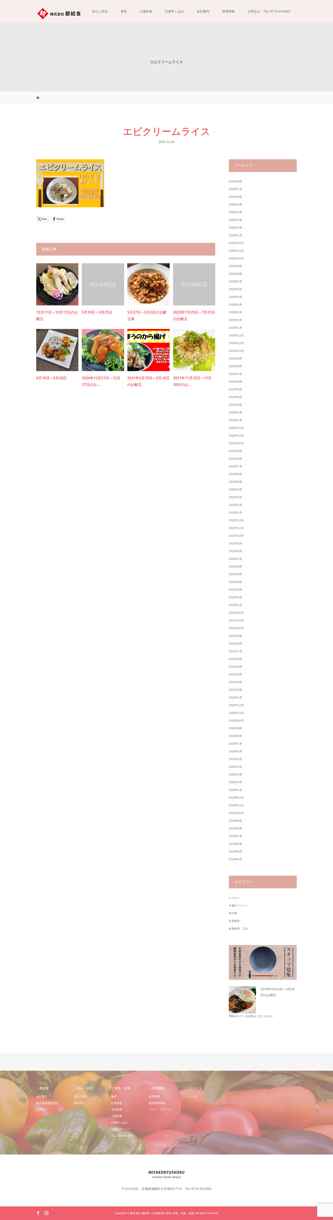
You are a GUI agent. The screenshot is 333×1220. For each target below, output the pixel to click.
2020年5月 (235, 759)
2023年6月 (235, 474)
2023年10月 (236, 443)
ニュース (191, 1096)
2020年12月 (236, 705)
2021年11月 (236, 620)
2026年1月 (235, 235)
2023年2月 (235, 505)
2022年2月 (235, 597)
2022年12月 (236, 520)
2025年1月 (235, 327)
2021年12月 (236, 612)
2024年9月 (235, 358)
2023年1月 (235, 512)
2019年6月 (235, 844)
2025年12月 (236, 243)
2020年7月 (235, 743)
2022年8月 (235, 551)
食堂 (124, 11)
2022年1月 (235, 605)
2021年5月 (235, 666)
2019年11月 (236, 805)
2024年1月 (235, 420)
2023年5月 (235, 481)
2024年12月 (236, 335)
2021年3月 (235, 682)
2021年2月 (235, 689)
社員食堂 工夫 (238, 928)
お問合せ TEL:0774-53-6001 (268, 11)
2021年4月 (235, 674)
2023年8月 (235, 458)
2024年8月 (235, 366)
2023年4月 (235, 489)
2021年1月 (235, 697)
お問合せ (41, 1109)
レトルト (234, 897)
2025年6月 (235, 289)
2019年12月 (236, 797)
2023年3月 (235, 497)
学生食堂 (116, 1109)
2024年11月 (236, 343)
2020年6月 (235, 751)
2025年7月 (235, 281)
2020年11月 (236, 713)
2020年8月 (235, 736)
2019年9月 (235, 820)
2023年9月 (235, 451)
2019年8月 (235, 828)
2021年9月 (235, 636)
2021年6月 (235, 659)
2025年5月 (235, 297)
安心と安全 (100, 11)
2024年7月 (235, 374)
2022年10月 (236, 535)
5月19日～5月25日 (97, 312)
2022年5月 (235, 574)
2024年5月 (235, 389)
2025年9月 (235, 266)
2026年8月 (235, 181)
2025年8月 (235, 273)
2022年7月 (235, 558)
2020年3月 (235, 774)
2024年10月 (236, 351)
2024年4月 (235, 397)
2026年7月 (235, 189)
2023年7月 (235, 466)
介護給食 (146, 11)
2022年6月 (235, 566)
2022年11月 (236, 528)
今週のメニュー (238, 905)
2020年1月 (235, 790)
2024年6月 (235, 381)
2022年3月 (235, 589)
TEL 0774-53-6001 (123, 1135)
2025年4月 (235, 304)
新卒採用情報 (157, 1103)
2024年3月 (235, 404)
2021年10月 (236, 628)
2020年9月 (235, 728)
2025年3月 (235, 312)
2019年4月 (235, 859)
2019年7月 (235, 836)
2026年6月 (235, 196)
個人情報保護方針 (47, 1103)
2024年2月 (235, 412)
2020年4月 (235, 766)
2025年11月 (236, 250)
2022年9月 (235, 543)
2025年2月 (235, 320)
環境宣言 (79, 1103)
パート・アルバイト (161, 1109)
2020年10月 (236, 720)
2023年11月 (236, 435)
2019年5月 (235, 851)
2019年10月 (236, 813)
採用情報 (228, 11)
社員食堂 (234, 921)
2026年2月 (235, 227)
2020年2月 (235, 782)
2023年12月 (236, 428)
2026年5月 (235, 204)
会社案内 (203, 11)
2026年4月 (235, 212)
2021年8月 (235, 643)
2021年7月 (235, 651)
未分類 (233, 913)
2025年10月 (236, 258)
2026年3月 (235, 220)
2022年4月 (235, 582)
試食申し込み (174, 11)
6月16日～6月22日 (51, 377)
